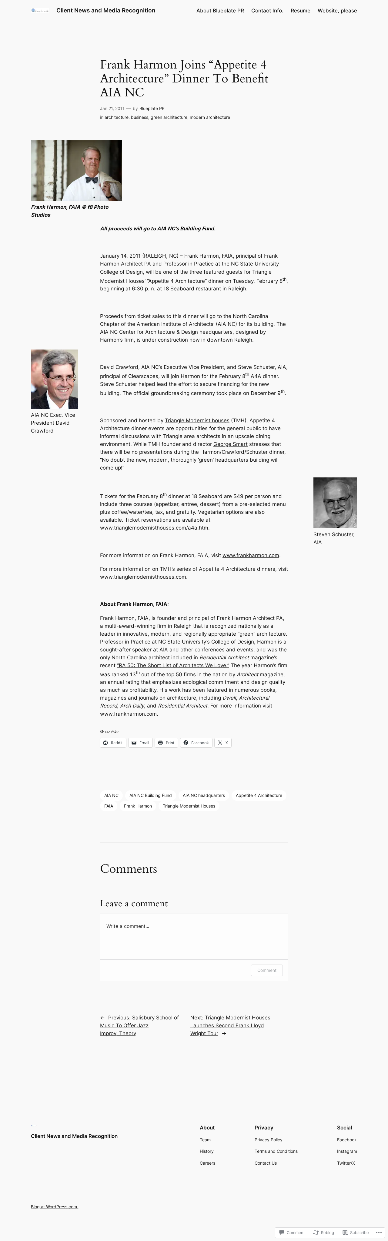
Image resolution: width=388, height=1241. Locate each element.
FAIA (108, 805)
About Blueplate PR (220, 11)
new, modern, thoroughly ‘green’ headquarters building (202, 460)
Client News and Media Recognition (106, 10)
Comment (266, 970)
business (139, 117)
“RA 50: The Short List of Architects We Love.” (173, 665)
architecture (117, 117)
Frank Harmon (138, 805)
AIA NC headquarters (204, 795)
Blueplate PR (152, 108)
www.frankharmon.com (250, 555)
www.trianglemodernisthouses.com (143, 577)
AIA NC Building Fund (150, 795)
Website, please (337, 11)
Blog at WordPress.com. (54, 1206)
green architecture (169, 117)
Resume (300, 11)
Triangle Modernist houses (197, 420)
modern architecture (210, 117)
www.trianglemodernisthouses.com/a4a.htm (154, 528)
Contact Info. (267, 11)
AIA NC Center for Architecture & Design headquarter (165, 332)
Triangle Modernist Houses (189, 805)
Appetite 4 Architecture (259, 795)
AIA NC (111, 795)
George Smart (230, 444)
